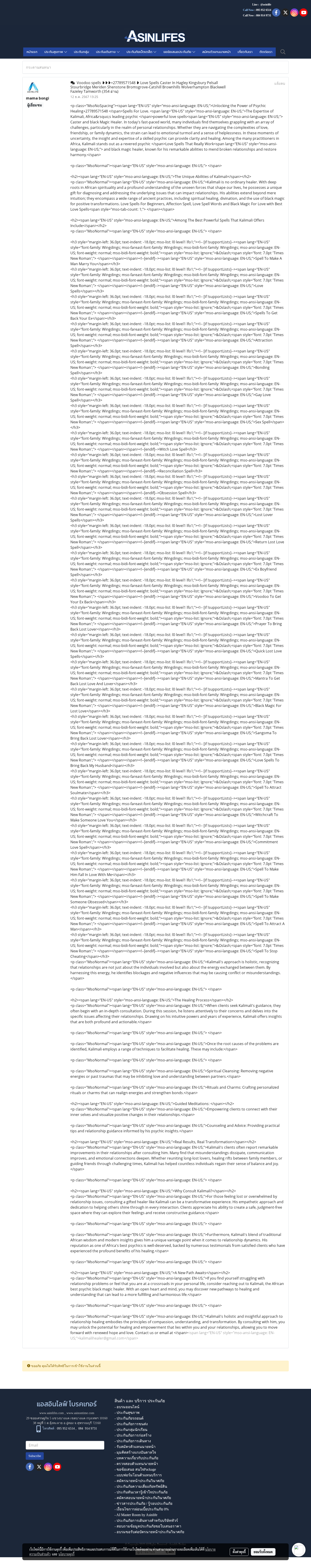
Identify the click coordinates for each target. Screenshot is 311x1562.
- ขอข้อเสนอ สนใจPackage (135, 1469)
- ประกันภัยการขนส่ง (131, 1424)
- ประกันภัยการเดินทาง (133, 1441)
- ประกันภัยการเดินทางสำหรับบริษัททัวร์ (146, 1520)
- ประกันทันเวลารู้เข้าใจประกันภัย (141, 1492)
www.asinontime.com (80, 1413)
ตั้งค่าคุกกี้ (239, 1552)
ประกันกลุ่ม (81, 52)
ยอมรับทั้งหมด (263, 1552)
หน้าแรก (32, 52)
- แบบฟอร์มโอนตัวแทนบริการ (138, 1475)
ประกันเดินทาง (106, 52)
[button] (283, 51)
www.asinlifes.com (51, 1413)
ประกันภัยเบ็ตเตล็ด (140, 52)
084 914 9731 (87, 1428)
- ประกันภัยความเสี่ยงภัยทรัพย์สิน (141, 1486)
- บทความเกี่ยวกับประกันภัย (136, 1458)
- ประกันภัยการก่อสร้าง (133, 1435)
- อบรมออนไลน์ (127, 1407)
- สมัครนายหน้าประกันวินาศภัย (139, 1481)
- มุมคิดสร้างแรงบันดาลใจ (135, 1452)
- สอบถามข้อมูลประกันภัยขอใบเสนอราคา (148, 1526)
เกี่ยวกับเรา (245, 52)
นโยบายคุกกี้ (66, 1554)
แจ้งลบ (279, 83)
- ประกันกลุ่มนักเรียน (131, 1430)
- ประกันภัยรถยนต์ (129, 1418)
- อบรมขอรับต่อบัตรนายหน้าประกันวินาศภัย (149, 1532)
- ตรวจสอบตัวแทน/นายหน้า (136, 1464)
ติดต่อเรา (266, 52)
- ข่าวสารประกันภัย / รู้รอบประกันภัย (143, 1503)
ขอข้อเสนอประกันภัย (177, 52)
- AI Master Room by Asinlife (136, 1515)
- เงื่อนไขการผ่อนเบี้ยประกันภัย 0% (142, 1509)
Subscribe (34, 1456)
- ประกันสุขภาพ (127, 1413)
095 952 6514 (263, 10)
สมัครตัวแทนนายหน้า (216, 52)
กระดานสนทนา (38, 67)
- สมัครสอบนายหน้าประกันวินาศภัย (143, 1498)
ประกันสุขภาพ (54, 52)
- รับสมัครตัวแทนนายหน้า (135, 1447)
